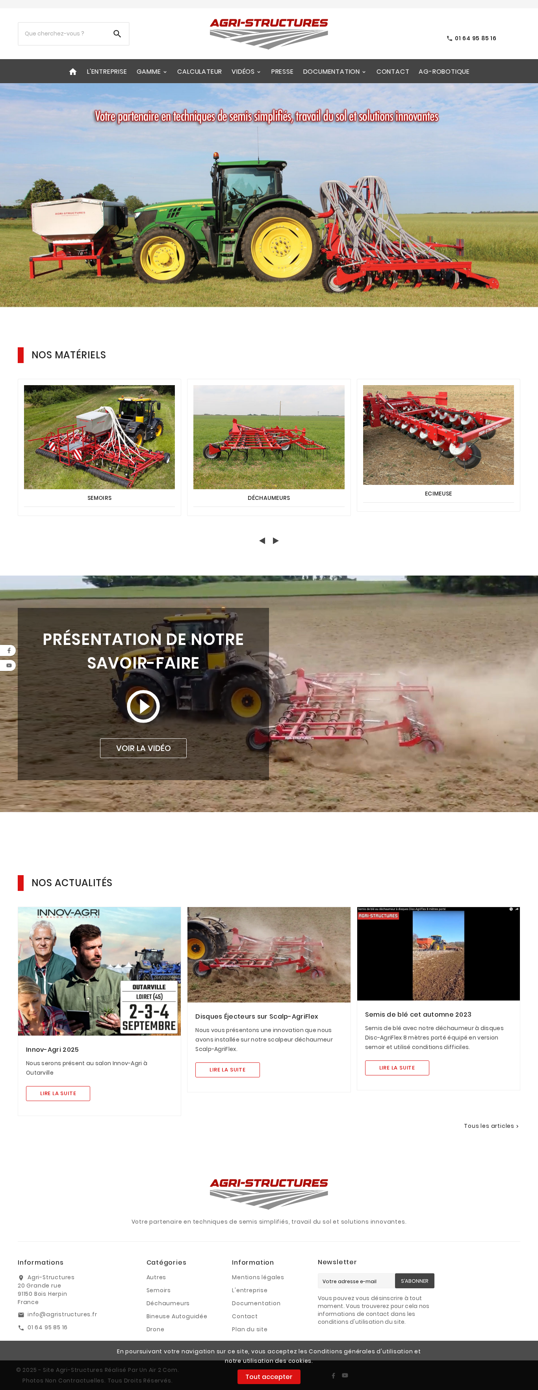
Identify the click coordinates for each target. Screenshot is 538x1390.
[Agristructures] (269, 199)
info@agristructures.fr (62, 1314)
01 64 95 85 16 (48, 1327)
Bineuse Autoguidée (177, 1316)
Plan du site (250, 1329)
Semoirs (99, 498)
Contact (245, 1316)
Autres (157, 1277)
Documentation (256, 1303)
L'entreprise (250, 1290)
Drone (156, 1329)
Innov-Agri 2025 (52, 1049)
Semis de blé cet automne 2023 (418, 1014)
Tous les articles (492, 1126)
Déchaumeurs (269, 498)
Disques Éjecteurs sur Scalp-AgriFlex (256, 1016)
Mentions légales (258, 1277)
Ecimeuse (438, 493)
